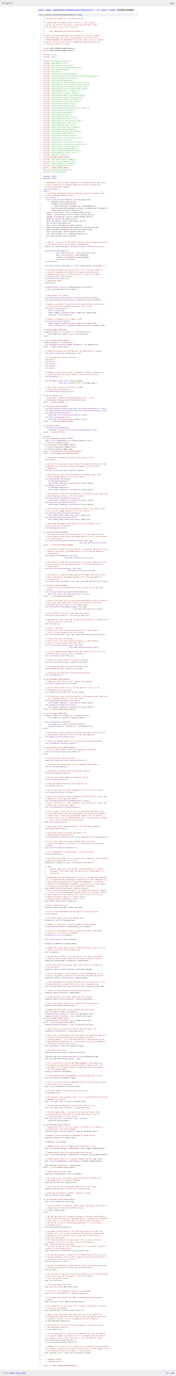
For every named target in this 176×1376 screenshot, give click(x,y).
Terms (23, 1373)
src (98, 10)
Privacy (17, 1373)
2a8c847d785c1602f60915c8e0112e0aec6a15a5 (73, 10)
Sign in (172, 3)
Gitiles (12, 1373)
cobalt (41, 10)
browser (112, 10)
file (79, 15)
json (172, 1373)
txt (167, 1373)
